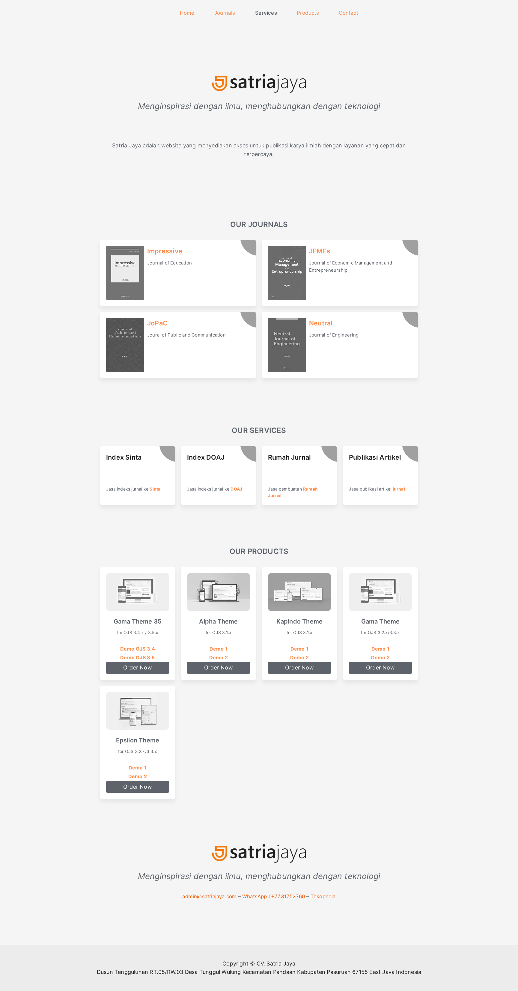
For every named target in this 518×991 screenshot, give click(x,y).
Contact (348, 13)
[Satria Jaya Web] (259, 856)
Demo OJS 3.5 (137, 657)
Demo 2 (218, 657)
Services (266, 13)
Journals (224, 13)
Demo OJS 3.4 (137, 649)
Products (308, 13)
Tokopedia (323, 896)
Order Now (137, 667)
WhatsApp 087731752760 (273, 896)
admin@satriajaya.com (209, 896)
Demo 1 (219, 649)
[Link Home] (160, 13)
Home (187, 13)
